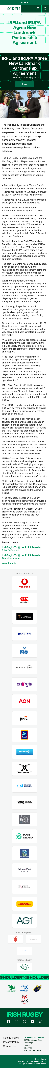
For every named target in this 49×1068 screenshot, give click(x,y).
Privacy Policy (11, 1042)
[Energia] (24, 684)
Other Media (40, 1064)
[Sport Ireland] (24, 836)
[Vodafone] (24, 583)
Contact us (9, 1046)
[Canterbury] (24, 600)
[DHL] (24, 904)
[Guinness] (24, 616)
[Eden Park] (24, 870)
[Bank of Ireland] (24, 650)
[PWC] (24, 718)
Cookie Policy (11, 1037)
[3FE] (15, 939)
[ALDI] (24, 735)
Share (24, 84)
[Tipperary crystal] (33, 939)
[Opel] (24, 667)
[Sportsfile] (24, 951)
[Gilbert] (24, 768)
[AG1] (24, 920)
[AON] (24, 701)
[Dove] (24, 819)
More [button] (23, 2)
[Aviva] (24, 633)
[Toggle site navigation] (3, 9)
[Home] (13, 8)
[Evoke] (24, 887)
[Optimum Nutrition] (24, 802)
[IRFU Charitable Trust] (24, 967)
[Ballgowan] (24, 853)
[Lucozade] (24, 752)
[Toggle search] (45, 9)
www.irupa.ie (9, 563)
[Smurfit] (24, 785)
